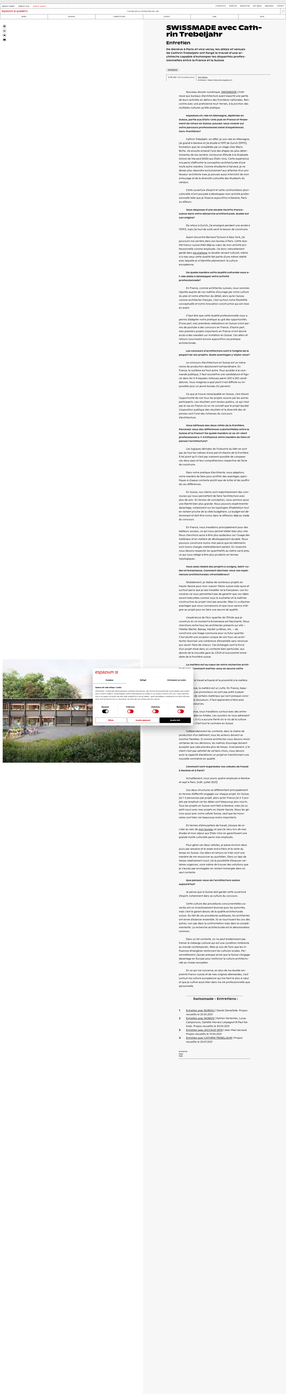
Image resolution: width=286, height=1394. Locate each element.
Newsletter (245, 6)
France (181, 1054)
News (24, 17)
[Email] (4, 35)
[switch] (130, 711)
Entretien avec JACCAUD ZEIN (204, 1030)
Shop (262, 17)
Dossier (71, 17)
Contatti (280, 6)
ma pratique (200, 253)
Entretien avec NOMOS (200, 1018)
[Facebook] (4, 26)
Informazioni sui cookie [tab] (176, 680)
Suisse (181, 1056)
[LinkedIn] (4, 31)
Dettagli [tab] (143, 680)
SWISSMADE (173, 70)
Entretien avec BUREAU (200, 1010)
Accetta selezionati (143, 720)
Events (167, 17)
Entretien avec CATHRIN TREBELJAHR (209, 1038)
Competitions (119, 17)
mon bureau (206, 829)
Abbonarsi (269, 6)
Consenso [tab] (109, 680)
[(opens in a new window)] (4, 39)
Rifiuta (111, 720)
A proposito (221, 6)
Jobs (214, 17)
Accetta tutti (175, 720)
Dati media (257, 6)
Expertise (233, 6)
